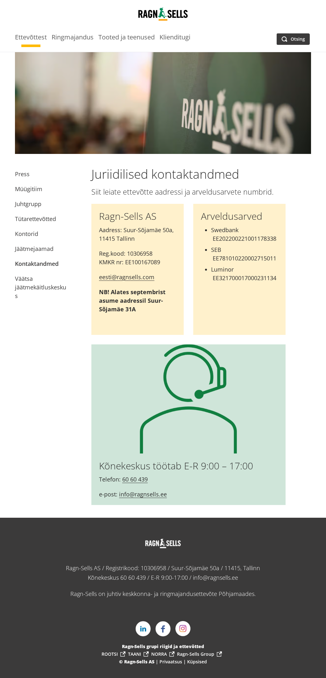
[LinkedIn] (143, 628)
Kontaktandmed (37, 263)
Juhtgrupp (28, 204)
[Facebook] (163, 628)
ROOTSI (110, 654)
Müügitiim (28, 189)
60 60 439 (135, 479)
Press (22, 174)
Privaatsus (171, 662)
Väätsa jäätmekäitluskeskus (40, 287)
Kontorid (26, 234)
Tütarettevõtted (35, 219)
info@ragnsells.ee (143, 494)
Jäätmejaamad (34, 249)
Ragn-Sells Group (195, 654)
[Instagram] (183, 628)
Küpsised (197, 662)
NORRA (159, 654)
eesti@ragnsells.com (126, 277)
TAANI (134, 654)
